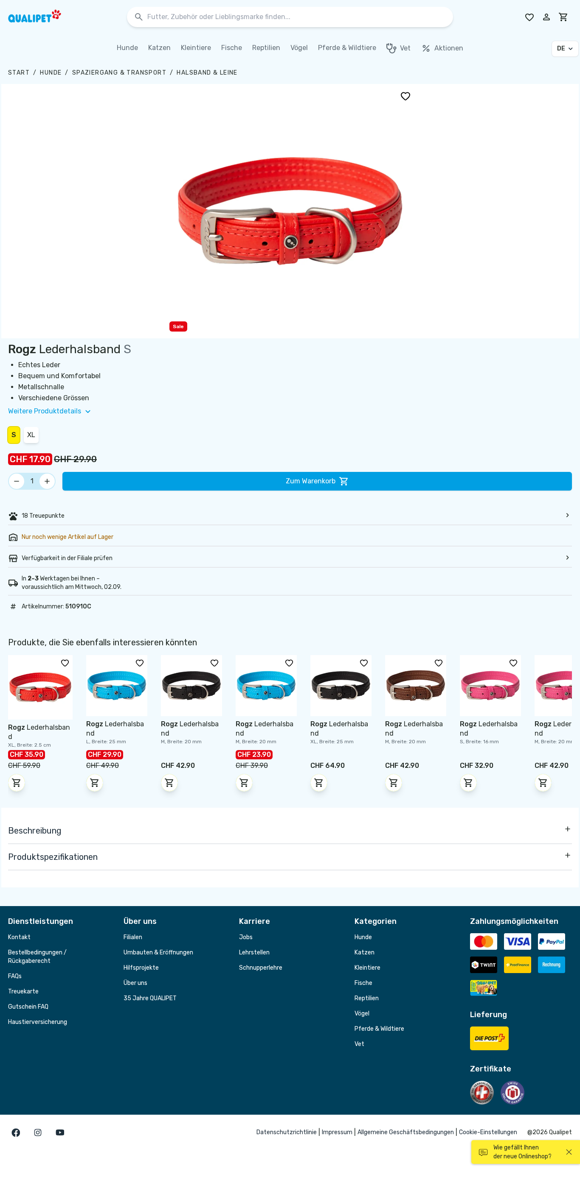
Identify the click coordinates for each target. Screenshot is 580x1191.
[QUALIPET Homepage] (42, 16)
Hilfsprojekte (141, 967)
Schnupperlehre (260, 967)
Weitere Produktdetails (44, 411)
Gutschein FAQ (28, 1006)
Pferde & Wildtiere (379, 1028)
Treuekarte (23, 991)
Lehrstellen (254, 952)
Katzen (364, 952)
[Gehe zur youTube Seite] (60, 1132)
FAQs (15, 976)
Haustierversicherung (37, 1022)
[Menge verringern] (16, 481)
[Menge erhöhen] (47, 481)
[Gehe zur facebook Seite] (15, 1132)
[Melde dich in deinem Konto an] (546, 16)
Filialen (133, 937)
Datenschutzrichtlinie (286, 1132)
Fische (363, 983)
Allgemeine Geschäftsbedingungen (406, 1132)
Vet (359, 1044)
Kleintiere (367, 967)
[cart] (563, 16)
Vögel (362, 1013)
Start (19, 72)
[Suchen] (139, 17)
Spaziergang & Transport (119, 72)
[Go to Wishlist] (529, 16)
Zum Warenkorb (310, 481)
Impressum (337, 1132)
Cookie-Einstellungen (488, 1132)
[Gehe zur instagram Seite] (37, 1132)
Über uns (135, 983)
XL (31, 435)
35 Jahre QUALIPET (150, 998)
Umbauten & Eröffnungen (158, 952)
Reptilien (367, 998)
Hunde (51, 72)
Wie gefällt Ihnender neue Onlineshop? (522, 1152)
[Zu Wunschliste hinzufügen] (405, 96)
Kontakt (19, 937)
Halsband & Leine (207, 72)
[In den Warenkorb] (16, 782)
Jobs (246, 937)
